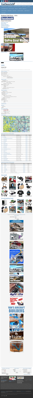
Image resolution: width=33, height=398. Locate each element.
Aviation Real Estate (4, 8)
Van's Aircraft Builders (17, 6)
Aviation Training (20, 10)
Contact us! (24, 8)
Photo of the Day (11, 8)
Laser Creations (23, 6)
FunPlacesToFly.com (3, 391)
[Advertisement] (16, 359)
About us (16, 8)
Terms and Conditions (26, 2)
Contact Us (31, 2)
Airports (28, 6)
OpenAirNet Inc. (14, 391)
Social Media (3, 12)
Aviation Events (10, 6)
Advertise (20, 8)
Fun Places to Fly (4, 6)
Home (22, 2)
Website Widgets (27, 10)
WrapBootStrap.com (23, 391)
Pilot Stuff (14, 10)
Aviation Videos (3, 10)
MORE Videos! (9, 10)
